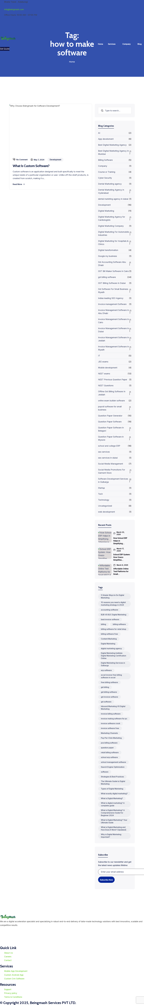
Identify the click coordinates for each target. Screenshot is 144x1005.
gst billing (105, 687)
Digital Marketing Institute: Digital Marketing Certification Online (113, 655)
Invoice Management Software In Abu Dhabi (113, 311)
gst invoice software (109, 697)
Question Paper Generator (110, 415)
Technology (103, 500)
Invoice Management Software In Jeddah (113, 339)
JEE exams (103, 361)
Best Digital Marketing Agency (112, 145)
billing (103, 624)
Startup (101, 488)
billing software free (109, 634)
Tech (100, 494)
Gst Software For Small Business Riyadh (113, 290)
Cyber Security (105, 178)
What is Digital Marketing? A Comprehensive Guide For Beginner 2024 (113, 812)
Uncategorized (105, 506)
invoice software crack (110, 723)
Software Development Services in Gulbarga (113, 480)
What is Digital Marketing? (112, 798)
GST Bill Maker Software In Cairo (113, 271)
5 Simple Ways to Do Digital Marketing (112, 596)
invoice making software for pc (114, 718)
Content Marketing (109, 639)
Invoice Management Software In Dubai (113, 330)
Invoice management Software (112, 304)
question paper (107, 747)
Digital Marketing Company (111, 226)
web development (106, 512)
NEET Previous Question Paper (112, 379)
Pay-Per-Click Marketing (111, 738)
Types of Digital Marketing (112, 789)
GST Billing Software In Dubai (112, 283)
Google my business (107, 256)
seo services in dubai (108, 458)
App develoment (106, 139)
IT (99, 356)
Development (104, 205)
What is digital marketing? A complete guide (113, 804)
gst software (106, 702)
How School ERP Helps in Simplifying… (120, 541)
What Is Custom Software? (31, 166)
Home (100, 44)
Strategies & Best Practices (112, 777)
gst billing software (107, 277)
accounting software (109, 610)
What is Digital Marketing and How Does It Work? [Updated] (113, 828)
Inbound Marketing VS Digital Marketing (113, 707)
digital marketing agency (111, 648)
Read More (17, 184)
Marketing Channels (109, 733)
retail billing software (110, 752)
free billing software (109, 682)
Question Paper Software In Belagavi (111, 429)
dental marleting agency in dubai (113, 199)
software (104, 772)
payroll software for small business (110, 408)
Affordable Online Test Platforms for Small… (120, 571)
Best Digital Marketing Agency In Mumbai (113, 152)
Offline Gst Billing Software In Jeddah (111, 393)
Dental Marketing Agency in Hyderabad (111, 191)
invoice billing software (110, 714)
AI (99, 133)
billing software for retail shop (113, 629)
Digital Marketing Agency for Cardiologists (111, 218)
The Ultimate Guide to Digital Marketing (113, 782)
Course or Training (106, 172)
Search (102, 110)
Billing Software (105, 160)
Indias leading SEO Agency (110, 298)
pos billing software (109, 743)
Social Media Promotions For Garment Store (111, 471)
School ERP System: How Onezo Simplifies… (121, 557)
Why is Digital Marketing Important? (111, 835)
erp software (106, 670)
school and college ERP (109, 446)
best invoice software (110, 619)
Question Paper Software (110, 421)
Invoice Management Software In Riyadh (113, 348)
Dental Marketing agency (110, 184)
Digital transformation (108, 250)
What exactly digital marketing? (114, 793)
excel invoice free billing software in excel (111, 676)
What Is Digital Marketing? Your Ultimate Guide (114, 821)
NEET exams (104, 373)
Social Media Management (110, 464)
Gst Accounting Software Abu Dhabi (112, 263)
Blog (140, 44)
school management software (113, 762)
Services (111, 44)
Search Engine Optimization (112, 767)
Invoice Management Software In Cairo (113, 321)
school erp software (109, 757)
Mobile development (107, 367)
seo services (104, 452)
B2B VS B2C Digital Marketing (113, 614)
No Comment (22, 159)
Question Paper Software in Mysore (111, 438)
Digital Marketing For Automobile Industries (113, 233)
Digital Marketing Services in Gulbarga (113, 664)
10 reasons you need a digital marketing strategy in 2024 (113, 603)
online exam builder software (111, 400)
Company (126, 44)
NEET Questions (105, 385)
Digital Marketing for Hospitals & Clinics (113, 242)
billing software (119, 624)
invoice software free (110, 728)
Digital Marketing (106, 211)
